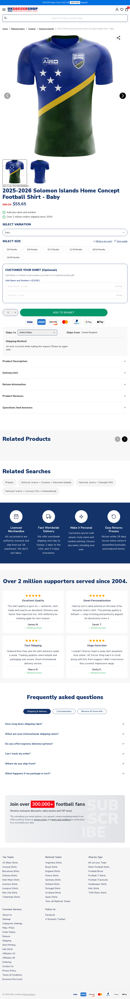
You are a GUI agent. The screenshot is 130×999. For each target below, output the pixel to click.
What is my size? (103, 241)
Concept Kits (106, 482)
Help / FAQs (8, 927)
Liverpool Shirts (10, 888)
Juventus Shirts (10, 884)
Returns (6, 936)
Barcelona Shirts (10, 871)
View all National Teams (57, 901)
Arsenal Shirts (9, 866)
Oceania (32, 28)
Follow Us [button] (50, 909)
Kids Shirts (93, 888)
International (49, 491)
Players (9, 482)
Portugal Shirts (52, 888)
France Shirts (52, 875)
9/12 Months (53, 249)
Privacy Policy (9, 970)
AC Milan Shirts (10, 862)
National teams (18, 28)
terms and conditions (61, 819)
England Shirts (52, 871)
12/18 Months (75, 249)
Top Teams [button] (8, 857)
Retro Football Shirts (98, 866)
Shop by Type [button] (95, 857)
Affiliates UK (8, 957)
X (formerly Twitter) (55, 919)
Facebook (50, 914)
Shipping (6, 940)
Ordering (6, 962)
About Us (7, 914)
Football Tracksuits (98, 879)
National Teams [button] (53, 857)
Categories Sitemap (12, 923)
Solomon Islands (46, 28)
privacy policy (40, 819)
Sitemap (6, 919)
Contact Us (8, 966)
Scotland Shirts (53, 892)
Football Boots (95, 871)
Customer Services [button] (12, 909)
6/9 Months (32, 249)
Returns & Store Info (92, 711)
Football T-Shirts (97, 875)
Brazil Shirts (51, 866)
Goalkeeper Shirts (97, 884)
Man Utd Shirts (9, 892)
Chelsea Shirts (9, 875)
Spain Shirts (51, 896)
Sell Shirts (7, 949)
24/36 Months (13, 257)
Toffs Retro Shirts (97, 892)
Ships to (11, 332)
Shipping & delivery (37, 711)
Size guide (121, 241)
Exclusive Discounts (12, 979)
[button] (63, 155)
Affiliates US (8, 953)
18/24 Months (98, 249)
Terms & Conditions (12, 974)
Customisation (64, 711)
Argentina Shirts (53, 862)
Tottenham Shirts (11, 896)
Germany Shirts (53, 879)
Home (5, 28)
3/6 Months (12, 249)
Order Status (9, 932)
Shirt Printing (8, 944)
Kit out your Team (97, 862)
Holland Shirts (52, 884)
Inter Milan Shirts (11, 879)
